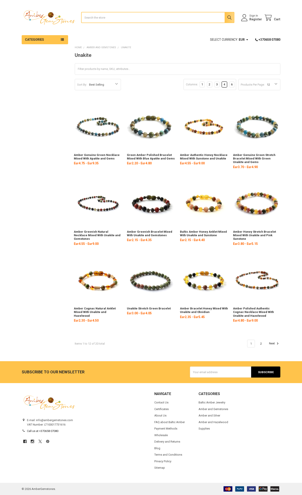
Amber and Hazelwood (213, 422)
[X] (40, 441)
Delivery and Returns (167, 441)
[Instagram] (32, 441)
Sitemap (159, 467)
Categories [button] (34, 39)
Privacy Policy (162, 461)
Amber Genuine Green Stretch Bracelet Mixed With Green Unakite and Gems (254, 158)
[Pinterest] (47, 441)
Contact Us (161, 402)
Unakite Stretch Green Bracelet (149, 308)
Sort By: (82, 84)
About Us (160, 415)
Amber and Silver (209, 415)
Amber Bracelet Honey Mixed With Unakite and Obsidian (204, 310)
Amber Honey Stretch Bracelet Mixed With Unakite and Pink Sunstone (254, 235)
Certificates (161, 409)
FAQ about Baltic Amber (169, 422)
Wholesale (161, 435)
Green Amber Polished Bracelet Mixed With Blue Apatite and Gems (151, 156)
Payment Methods (165, 428)
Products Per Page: (253, 84)
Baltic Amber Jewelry (212, 402)
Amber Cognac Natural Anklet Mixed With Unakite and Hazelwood (95, 312)
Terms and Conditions (168, 454)
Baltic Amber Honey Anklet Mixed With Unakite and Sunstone (203, 233)
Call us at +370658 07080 (42, 431)
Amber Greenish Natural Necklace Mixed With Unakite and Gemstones (97, 235)
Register (255, 19)
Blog (157, 448)
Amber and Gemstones (213, 409)
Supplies (204, 428)
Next (272, 343)
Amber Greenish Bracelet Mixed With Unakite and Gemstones (149, 233)
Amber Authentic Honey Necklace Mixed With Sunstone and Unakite (203, 156)
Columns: (192, 84)
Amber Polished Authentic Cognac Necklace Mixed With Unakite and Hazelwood (253, 312)
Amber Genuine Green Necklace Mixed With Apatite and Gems (97, 156)
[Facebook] (25, 441)
